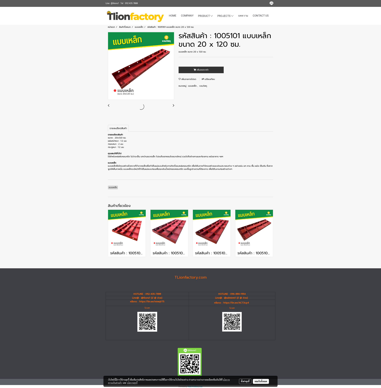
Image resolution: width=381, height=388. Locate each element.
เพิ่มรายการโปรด (188, 79)
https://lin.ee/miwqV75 (151, 301)
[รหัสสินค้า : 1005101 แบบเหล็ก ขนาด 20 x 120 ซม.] (141, 66)
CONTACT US (261, 15)
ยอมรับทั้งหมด (261, 381)
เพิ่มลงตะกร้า (202, 69)
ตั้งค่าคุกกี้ (245, 381)
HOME (172, 15)
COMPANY (187, 15)
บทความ (243, 15)
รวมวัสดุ (203, 85)
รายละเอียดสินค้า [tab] (118, 128)
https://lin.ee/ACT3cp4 (236, 302)
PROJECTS (224, 15)
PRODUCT (204, 15)
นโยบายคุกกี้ (132, 382)
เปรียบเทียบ (209, 79)
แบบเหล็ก (192, 85)
